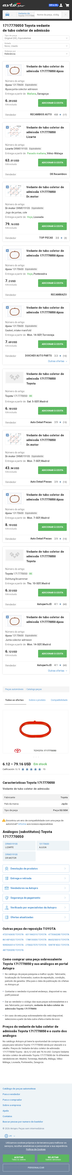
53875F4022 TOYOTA (58, 945)
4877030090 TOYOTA (13, 950)
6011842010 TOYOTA (36, 934)
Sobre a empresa (12, 1105)
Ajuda (6, 1110)
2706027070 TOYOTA (36, 945)
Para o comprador (12, 1099)
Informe (22, 824)
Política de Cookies (35, 1149)
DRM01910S (11, 846)
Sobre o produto (37, 700)
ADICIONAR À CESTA (52, 103)
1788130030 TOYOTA (36, 939)
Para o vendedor (11, 1094)
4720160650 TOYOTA (13, 934)
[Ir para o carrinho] (67, 5)
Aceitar (19, 1158)
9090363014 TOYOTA (13, 945)
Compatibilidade (59, 700)
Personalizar (36, 1167)
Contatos (7, 1116)
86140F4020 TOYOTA (13, 939)
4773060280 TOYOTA (58, 934)
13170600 (44, 846)
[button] (54, 5)
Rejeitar (53, 1158)
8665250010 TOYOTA (58, 939)
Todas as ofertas (14, 700)
